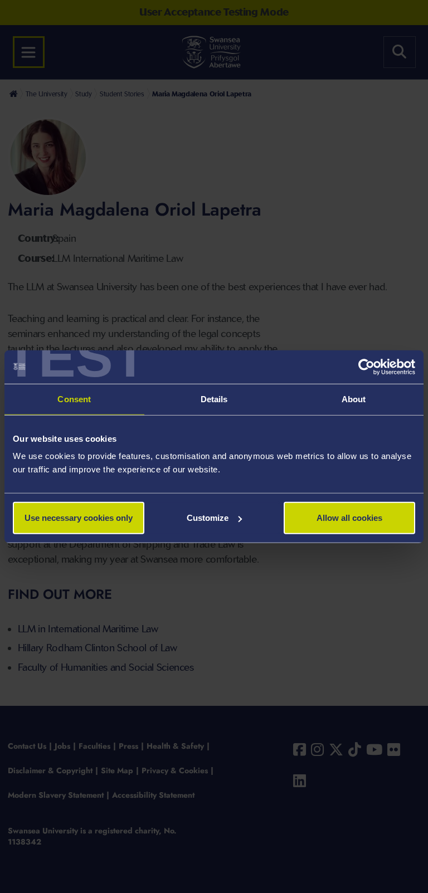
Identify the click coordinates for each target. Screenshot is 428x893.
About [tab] (354, 398)
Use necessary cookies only (79, 518)
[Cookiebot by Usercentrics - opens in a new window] (366, 366)
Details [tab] (214, 398)
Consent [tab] (74, 398)
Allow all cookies (349, 518)
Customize (207, 518)
